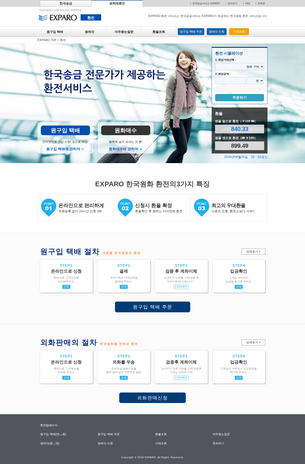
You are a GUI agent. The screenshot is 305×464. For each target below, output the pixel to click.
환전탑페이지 (49, 425)
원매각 (89, 32)
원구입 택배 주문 (191, 31)
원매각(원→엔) (49, 443)
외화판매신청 (152, 397)
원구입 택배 (55, 32)
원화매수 (126, 130)
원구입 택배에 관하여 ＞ (65, 149)
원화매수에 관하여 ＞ (126, 149)
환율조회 (158, 32)
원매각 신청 (216, 31)
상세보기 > (253, 251)
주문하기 (239, 97)
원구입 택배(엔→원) (53, 434)
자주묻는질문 (124, 32)
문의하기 (218, 443)
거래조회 (239, 31)
